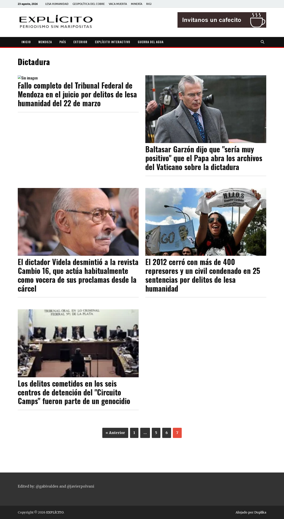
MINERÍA (136, 4)
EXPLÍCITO (54, 512)
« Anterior (115, 432)
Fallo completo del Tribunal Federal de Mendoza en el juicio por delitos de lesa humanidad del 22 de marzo (77, 94)
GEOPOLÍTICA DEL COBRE (89, 4)
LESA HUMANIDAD (57, 4)
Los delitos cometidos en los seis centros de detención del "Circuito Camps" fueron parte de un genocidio (74, 392)
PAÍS (62, 41)
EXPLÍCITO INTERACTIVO (112, 41)
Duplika (260, 512)
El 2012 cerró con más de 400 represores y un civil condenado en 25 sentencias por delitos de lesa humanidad (202, 275)
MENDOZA (45, 41)
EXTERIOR (80, 41)
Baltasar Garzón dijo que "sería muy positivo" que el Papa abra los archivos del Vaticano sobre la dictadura (203, 157)
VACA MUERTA (118, 4)
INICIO (26, 41)
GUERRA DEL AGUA (151, 41)
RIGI (149, 4)
